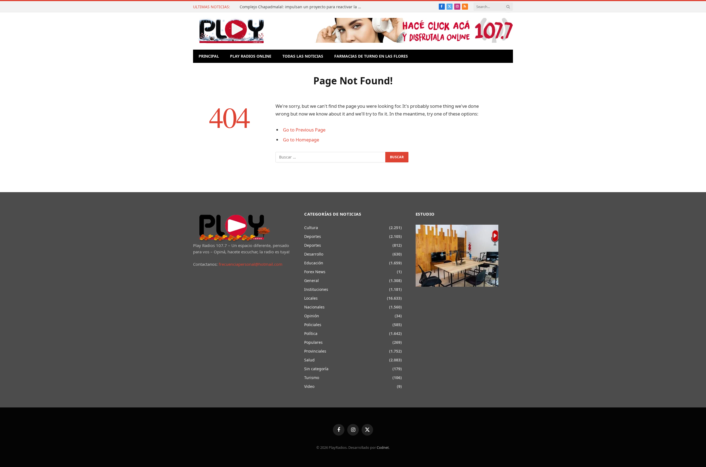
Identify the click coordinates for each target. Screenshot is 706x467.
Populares (313, 342)
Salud (309, 360)
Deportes (312, 236)
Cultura (311, 227)
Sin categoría (316, 368)
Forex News (314, 271)
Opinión (311, 315)
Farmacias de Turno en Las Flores (371, 56)
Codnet (383, 447)
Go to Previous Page (304, 130)
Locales (311, 298)
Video (309, 386)
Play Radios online (250, 56)
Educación (313, 262)
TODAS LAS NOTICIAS (302, 56)
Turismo (311, 377)
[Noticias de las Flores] (231, 31)
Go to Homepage (301, 139)
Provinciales (315, 351)
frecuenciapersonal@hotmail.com (250, 264)
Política (310, 333)
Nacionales (314, 307)
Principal (209, 56)
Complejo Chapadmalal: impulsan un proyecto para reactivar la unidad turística (302, 6)
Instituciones (316, 289)
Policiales (312, 324)
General (311, 280)
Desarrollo (313, 254)
